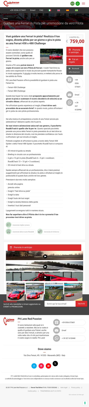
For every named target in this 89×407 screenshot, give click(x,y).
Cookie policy (32, 391)
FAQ (41, 10)
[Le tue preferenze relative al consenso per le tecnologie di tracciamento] (85, 403)
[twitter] (55, 363)
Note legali (63, 387)
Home (5, 18)
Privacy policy (75, 387)
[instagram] (41, 366)
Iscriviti (81, 303)
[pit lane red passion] (11, 3)
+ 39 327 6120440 (78, 106)
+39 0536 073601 (18, 10)
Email (32, 10)
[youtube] (48, 366)
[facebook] (34, 366)
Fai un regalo (73, 60)
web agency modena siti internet (76, 394)
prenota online (14, 187)
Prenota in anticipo (74, 51)
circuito (27, 73)
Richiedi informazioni (74, 70)
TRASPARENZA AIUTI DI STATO (50, 391)
